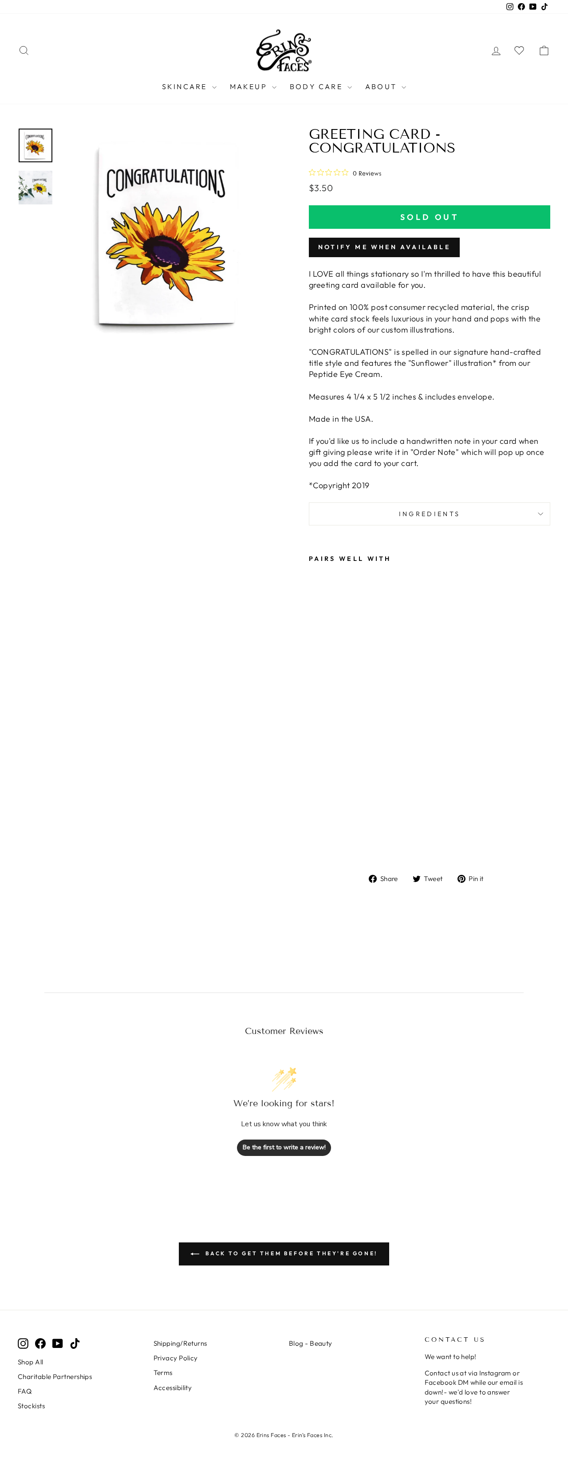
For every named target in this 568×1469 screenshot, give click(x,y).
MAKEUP (250, 86)
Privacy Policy (176, 1358)
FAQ (25, 1391)
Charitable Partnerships (55, 1376)
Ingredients (430, 514)
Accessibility (173, 1387)
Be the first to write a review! (284, 1147)
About (382, 86)
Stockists (31, 1406)
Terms (163, 1372)
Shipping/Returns (180, 1343)
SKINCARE (186, 86)
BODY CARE (317, 86)
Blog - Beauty (310, 1343)
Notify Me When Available (384, 247)
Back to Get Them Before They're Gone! (290, 1253)
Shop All (30, 1362)
